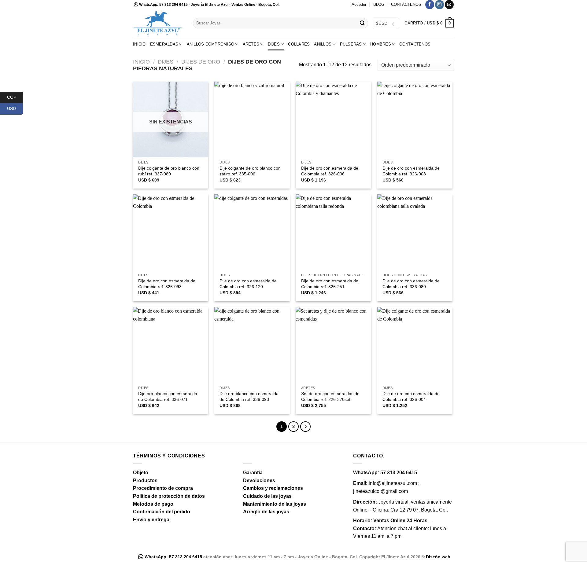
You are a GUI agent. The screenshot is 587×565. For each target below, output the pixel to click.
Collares (299, 44)
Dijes (165, 61)
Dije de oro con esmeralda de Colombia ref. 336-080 (411, 283)
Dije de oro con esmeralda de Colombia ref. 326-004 (411, 396)
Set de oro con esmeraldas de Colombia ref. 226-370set (330, 396)
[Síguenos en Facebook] (429, 4)
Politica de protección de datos (169, 496)
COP (15, 97)
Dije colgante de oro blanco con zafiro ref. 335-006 (250, 171)
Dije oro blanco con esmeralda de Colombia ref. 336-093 (249, 396)
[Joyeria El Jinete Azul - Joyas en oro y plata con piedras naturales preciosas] (158, 23)
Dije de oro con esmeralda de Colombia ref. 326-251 (329, 283)
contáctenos (414, 44)
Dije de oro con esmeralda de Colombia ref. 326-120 (248, 283)
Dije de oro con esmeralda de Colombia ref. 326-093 (166, 283)
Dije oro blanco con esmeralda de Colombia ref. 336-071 (167, 396)
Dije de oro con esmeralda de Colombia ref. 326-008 (411, 171)
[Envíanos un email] (449, 4)
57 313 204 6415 (173, 4)
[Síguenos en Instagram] (439, 4)
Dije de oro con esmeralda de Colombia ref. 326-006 (329, 171)
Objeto (140, 472)
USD (15, 108)
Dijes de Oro (200, 61)
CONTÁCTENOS (406, 4)
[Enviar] (362, 23)
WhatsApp (148, 4)
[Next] (305, 426)
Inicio (139, 44)
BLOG (378, 4)
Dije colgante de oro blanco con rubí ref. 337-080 (168, 171)
